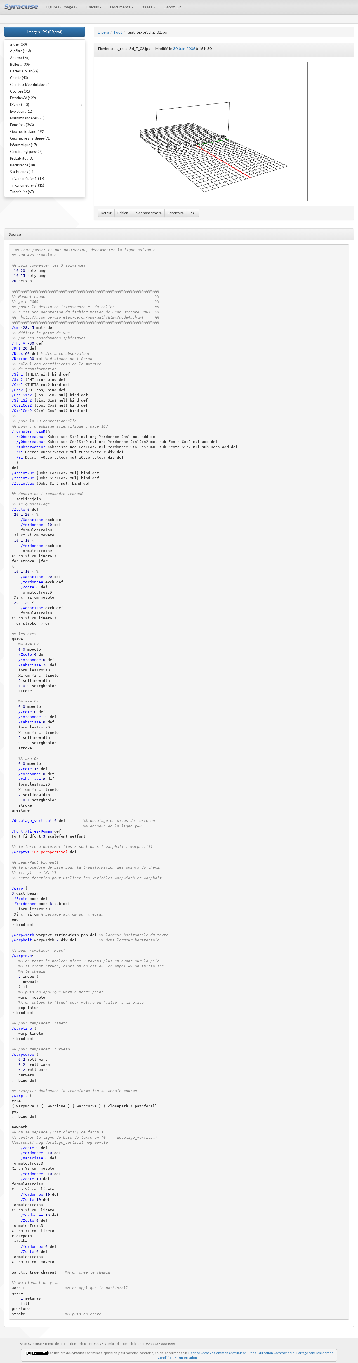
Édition (122, 213)
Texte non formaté (148, 213)
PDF (193, 213)
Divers (103, 32)
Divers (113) (19, 105)
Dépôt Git (172, 6)
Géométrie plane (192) (27, 131)
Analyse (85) (19, 58)
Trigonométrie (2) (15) (27, 185)
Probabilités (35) (22, 158)
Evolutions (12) (21, 111)
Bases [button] (147, 6)
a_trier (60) (18, 44)
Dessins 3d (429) (23, 98)
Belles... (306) (20, 64)
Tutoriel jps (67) (22, 192)
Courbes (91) (20, 91)
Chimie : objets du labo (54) (30, 84)
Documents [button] (120, 6)
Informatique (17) (23, 145)
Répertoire (176, 213)
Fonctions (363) (22, 125)
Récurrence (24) (22, 165)
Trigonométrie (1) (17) (27, 178)
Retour (106, 213)
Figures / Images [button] (60, 6)
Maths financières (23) (27, 118)
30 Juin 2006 (184, 48)
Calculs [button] (92, 6)
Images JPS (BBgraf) (44, 31)
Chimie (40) (19, 78)
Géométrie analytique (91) (30, 138)
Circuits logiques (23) (26, 152)
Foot (118, 32)
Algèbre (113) (20, 51)
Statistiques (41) (22, 172)
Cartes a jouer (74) (24, 71)
